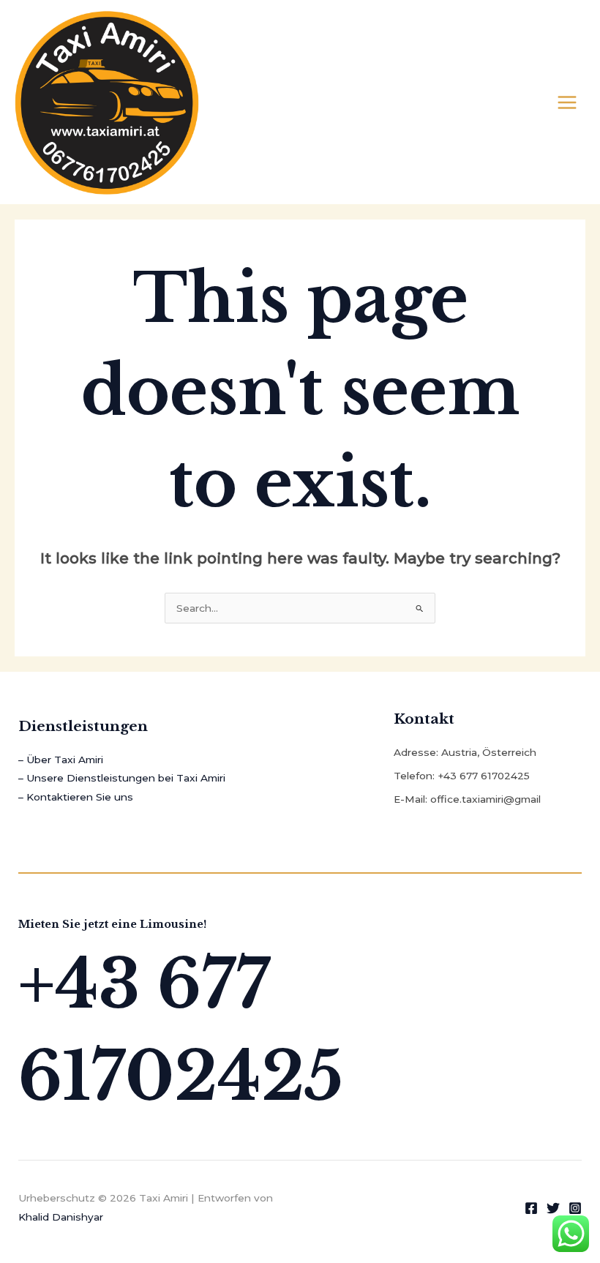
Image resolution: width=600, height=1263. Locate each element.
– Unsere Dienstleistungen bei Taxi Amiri (121, 778)
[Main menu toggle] (567, 102)
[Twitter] (553, 1208)
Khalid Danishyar (60, 1217)
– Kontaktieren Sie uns (75, 797)
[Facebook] (531, 1208)
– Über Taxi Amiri (60, 759)
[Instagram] (575, 1208)
